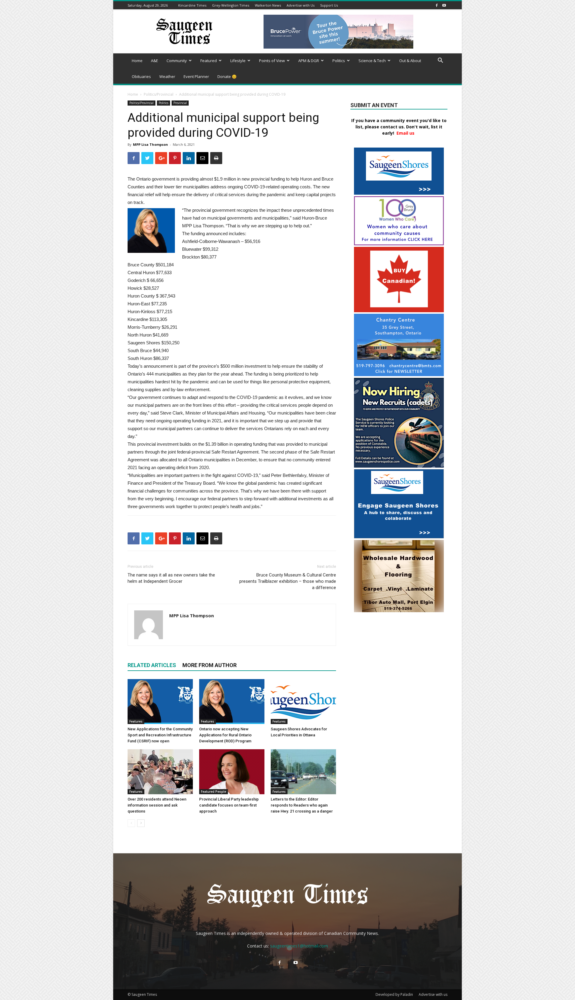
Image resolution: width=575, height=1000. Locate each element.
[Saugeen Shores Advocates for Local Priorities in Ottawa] (303, 701)
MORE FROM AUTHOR (209, 665)
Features (136, 721)
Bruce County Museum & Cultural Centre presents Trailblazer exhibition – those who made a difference (287, 581)
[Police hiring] (399, 466)
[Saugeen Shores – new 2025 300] (399, 193)
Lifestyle (238, 60)
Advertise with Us (300, 5)
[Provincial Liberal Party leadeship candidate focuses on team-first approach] (231, 771)
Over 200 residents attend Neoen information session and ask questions (157, 805)
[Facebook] (436, 5)
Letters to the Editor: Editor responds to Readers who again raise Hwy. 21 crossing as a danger (302, 805)
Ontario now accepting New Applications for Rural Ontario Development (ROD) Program (225, 735)
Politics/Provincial (158, 94)
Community (177, 60)
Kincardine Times (192, 5)
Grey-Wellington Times (230, 5)
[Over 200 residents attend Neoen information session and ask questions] (160, 771)
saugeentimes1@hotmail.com (299, 946)
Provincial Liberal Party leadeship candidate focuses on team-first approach (229, 805)
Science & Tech (372, 60)
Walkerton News (268, 5)
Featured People (213, 791)
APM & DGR (308, 60)
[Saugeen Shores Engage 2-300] (399, 537)
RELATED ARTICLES (152, 665)
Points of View (272, 60)
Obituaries (141, 76)
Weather (167, 76)
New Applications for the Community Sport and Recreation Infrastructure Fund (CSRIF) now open (160, 735)
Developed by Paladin (394, 994)
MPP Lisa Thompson (150, 144)
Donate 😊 (227, 76)
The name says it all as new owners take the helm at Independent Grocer (171, 578)
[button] (440, 61)
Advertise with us (433, 994)
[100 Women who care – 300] (399, 244)
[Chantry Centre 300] (399, 374)
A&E (154, 60)
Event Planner (196, 76)
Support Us (329, 5)
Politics (338, 60)
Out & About (410, 60)
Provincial (180, 103)
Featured (208, 60)
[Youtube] (444, 5)
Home (137, 60)
